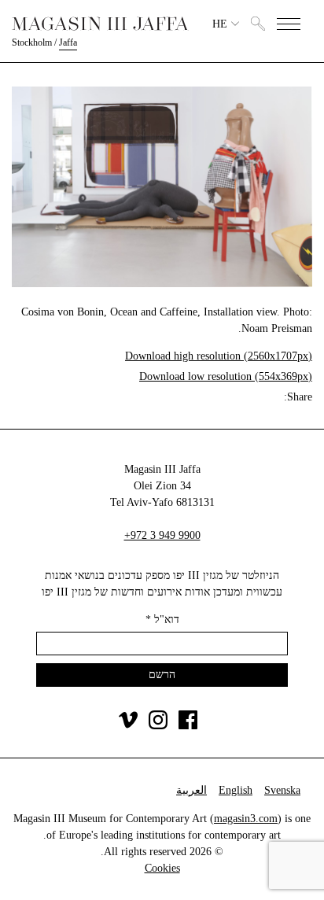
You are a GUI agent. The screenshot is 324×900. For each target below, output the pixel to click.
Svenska (282, 790)
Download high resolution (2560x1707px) (218, 356)
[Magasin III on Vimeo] (128, 726)
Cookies (162, 868)
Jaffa (68, 42)
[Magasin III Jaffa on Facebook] (188, 726)
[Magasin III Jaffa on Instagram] (158, 726)
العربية (191, 790)
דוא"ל (162, 619)
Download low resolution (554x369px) (225, 376)
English (235, 790)
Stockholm (32, 42)
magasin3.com (246, 818)
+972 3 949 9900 (162, 535)
